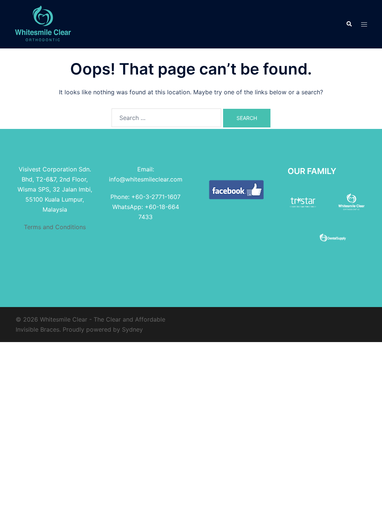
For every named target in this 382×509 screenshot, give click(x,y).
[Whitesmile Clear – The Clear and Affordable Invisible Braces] (43, 23)
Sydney (132, 329)
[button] (349, 24)
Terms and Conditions (55, 227)
